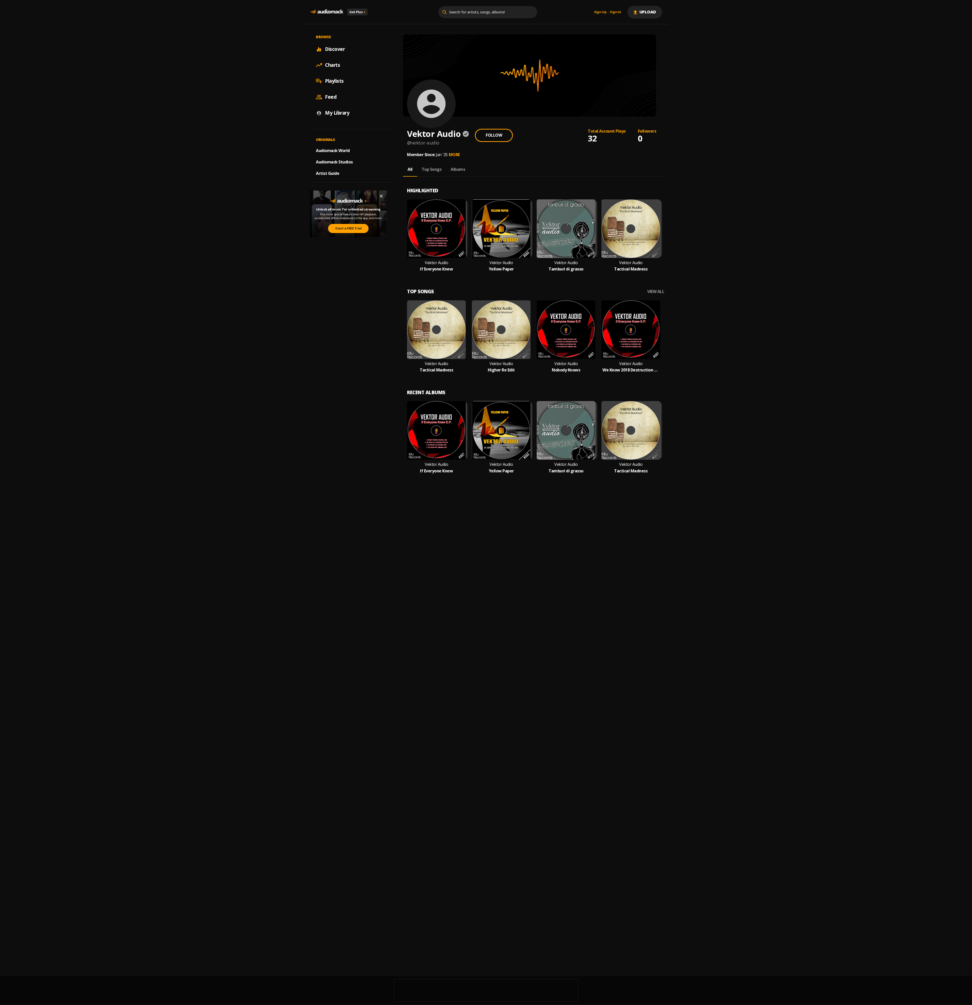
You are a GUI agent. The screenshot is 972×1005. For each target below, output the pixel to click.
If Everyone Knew (436, 269)
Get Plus (357, 12)
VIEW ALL (655, 291)
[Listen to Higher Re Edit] (501, 329)
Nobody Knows (566, 370)
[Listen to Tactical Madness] (630, 228)
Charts (332, 65)
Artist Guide (327, 173)
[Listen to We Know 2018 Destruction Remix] (630, 329)
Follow (494, 135)
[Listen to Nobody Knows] (566, 329)
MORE (454, 154)
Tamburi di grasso (566, 269)
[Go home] (326, 12)
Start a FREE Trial (348, 228)
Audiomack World (333, 150)
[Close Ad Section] (381, 196)
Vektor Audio (436, 262)
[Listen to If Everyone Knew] (436, 228)
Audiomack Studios (334, 162)
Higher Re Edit (501, 370)
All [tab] (410, 169)
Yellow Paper (501, 269)
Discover (335, 49)
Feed (330, 97)
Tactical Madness (630, 269)
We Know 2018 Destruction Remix (630, 370)
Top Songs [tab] (432, 169)
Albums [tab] (458, 169)
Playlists (334, 81)
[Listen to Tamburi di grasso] (566, 228)
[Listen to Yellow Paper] (501, 228)
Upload (647, 12)
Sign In (615, 12)
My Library (337, 113)
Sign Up (600, 12)
